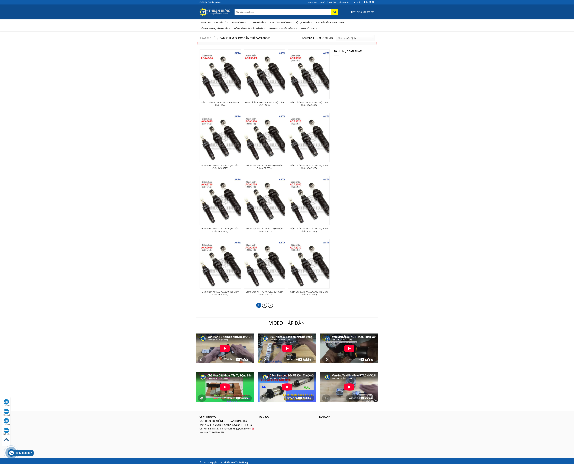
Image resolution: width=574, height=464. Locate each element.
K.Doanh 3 (6, 424)
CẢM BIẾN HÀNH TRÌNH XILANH (330, 22)
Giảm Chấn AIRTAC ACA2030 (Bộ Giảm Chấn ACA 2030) (309, 293)
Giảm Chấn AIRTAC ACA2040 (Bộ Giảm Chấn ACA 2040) (220, 293)
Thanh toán (344, 2)
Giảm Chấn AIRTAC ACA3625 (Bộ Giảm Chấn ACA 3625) (220, 167)
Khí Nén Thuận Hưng (237, 462)
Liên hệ (332, 2)
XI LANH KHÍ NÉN (257, 22)
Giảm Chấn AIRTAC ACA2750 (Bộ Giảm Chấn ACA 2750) (220, 230)
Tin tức (323, 2)
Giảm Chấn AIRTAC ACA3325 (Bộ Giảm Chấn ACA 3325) (309, 167)
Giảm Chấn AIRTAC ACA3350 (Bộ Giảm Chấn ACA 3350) (264, 167)
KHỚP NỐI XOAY (308, 28)
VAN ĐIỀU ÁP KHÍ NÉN (280, 22)
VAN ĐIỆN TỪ (220, 22)
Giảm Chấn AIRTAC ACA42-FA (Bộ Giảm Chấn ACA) (220, 103)
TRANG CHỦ (205, 22)
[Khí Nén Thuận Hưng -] (215, 12)
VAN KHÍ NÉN (238, 22)
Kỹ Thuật (6, 434)
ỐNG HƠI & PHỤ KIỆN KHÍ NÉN (215, 28)
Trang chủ (208, 38)
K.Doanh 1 (6, 406)
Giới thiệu (312, 2)
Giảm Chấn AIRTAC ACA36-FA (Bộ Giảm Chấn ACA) (264, 103)
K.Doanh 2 (6, 415)
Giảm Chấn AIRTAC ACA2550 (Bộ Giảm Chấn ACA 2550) (309, 230)
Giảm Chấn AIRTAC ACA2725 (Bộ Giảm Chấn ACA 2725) (264, 230)
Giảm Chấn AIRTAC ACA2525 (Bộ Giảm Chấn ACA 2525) (264, 293)
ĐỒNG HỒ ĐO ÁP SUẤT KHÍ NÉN (248, 28)
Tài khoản (357, 2)
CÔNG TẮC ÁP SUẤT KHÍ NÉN (282, 28)
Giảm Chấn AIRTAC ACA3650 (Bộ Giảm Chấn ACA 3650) (309, 103)
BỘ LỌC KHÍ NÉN (303, 22)
